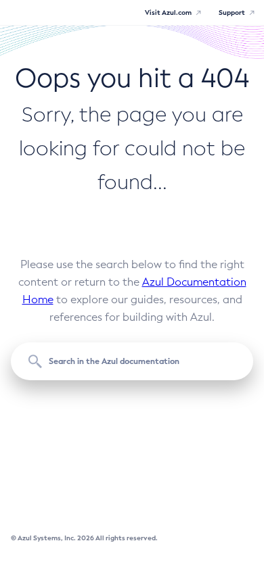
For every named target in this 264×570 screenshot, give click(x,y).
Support (232, 12)
